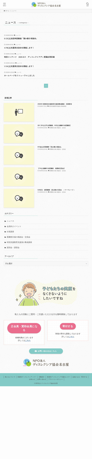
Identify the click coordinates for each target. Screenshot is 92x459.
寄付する (67, 326)
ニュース (10, 221)
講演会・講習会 (13, 247)
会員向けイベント (14, 226)
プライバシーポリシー (55, 379)
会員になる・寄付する (79, 377)
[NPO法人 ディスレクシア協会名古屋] (46, 4)
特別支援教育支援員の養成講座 (19, 242)
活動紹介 (42, 377)
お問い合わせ (41, 379)
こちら (28, 340)
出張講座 (10, 232)
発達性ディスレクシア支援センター (58, 377)
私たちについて (10, 377)
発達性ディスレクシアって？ (27, 377)
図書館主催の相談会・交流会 (18, 237)
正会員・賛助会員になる (24, 328)
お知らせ (32, 379)
